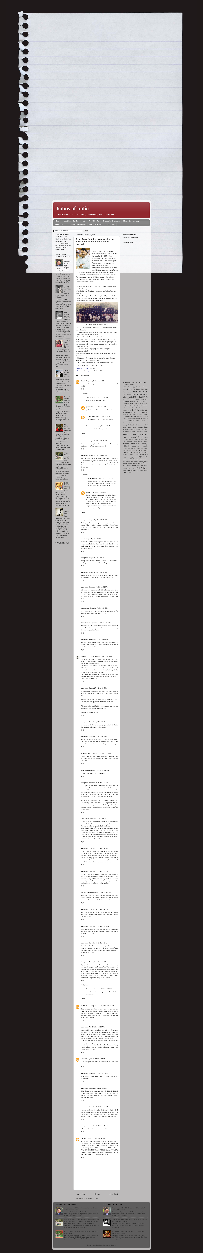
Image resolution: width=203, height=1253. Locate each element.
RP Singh (137, 448)
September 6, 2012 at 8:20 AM (103, 478)
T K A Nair (133, 468)
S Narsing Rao (138, 454)
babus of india (73, 208)
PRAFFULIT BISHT (88, 656)
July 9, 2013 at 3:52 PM (98, 407)
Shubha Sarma (143, 461)
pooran (88, 407)
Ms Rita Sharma (135, 431)
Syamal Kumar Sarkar (133, 465)
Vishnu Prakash (143, 470)
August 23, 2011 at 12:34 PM (98, 520)
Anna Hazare (84, 371)
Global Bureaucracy (131, 221)
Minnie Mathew (132, 427)
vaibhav (88, 492)
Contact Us (110, 224)
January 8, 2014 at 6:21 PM (102, 426)
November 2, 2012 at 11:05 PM (103, 989)
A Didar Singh (127, 387)
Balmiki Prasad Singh (140, 404)
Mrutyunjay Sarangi (134, 429)
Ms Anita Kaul (143, 429)
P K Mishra (129, 439)
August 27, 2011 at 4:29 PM (97, 558)
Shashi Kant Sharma (132, 461)
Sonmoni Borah (127, 463)
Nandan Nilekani (129, 434)
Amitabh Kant (139, 391)
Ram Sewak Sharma (133, 452)
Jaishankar (131, 421)
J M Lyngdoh (130, 418)
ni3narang (89, 416)
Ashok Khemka (130, 401)
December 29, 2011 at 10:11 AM (99, 926)
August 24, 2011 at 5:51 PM (94, 539)
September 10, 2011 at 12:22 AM (101, 623)
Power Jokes (60, 224)
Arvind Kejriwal (94, 371)
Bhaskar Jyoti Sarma (128, 406)
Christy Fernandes (143, 408)
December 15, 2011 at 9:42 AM (98, 848)
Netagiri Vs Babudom (111, 221)
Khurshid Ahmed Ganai (138, 423)
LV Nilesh (131, 425)
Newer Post (80, 1193)
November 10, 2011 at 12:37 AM (101, 753)
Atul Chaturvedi (140, 401)
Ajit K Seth (127, 389)
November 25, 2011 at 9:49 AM (99, 770)
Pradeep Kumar (129, 443)
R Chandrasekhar (135, 446)
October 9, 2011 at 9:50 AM (103, 656)
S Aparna (131, 454)
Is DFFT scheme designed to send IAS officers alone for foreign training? (81, 1232)
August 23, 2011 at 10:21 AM (98, 455)
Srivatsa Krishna (137, 463)
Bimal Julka (137, 406)
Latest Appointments (77, 224)
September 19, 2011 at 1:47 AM (98, 640)
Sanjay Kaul (126, 457)
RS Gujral (144, 448)
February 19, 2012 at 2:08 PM (99, 397)
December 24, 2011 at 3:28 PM (101, 892)
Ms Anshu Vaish (127, 431)
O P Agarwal (131, 437)
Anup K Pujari (137, 394)
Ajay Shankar (143, 387)
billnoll (100, 1245)
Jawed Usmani (140, 421)
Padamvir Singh (131, 441)
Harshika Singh (141, 416)
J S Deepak (137, 418)
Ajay (87, 397)
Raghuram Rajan (128, 450)
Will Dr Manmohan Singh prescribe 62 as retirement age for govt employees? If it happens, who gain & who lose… (81, 1220)
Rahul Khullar (137, 450)
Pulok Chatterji (141, 443)
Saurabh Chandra (138, 459)
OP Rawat (139, 437)
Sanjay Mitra (142, 456)
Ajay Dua (135, 387)
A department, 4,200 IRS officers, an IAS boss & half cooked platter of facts (80, 1209)
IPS (90, 224)
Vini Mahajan (135, 470)
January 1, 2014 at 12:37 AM (96, 1138)
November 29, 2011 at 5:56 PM (98, 783)
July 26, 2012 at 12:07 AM (97, 1027)
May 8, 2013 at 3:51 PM (99, 492)
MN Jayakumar (139, 425)
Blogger (113, 1245)
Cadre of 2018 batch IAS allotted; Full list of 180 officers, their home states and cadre (129, 1220)
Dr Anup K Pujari (127, 410)
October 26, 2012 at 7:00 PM (98, 1088)
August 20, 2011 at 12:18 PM (95, 381)
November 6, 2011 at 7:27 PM (98, 737)
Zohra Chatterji (127, 473)
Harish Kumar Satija (87, 1006)
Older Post (113, 1193)
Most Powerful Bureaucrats (75, 221)
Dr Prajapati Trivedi (139, 410)
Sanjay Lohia (133, 457)
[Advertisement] (135, 311)
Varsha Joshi (126, 470)
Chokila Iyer (135, 408)
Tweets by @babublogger (130, 237)
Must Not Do (94, 221)
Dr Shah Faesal (127, 412)
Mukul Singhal (143, 431)
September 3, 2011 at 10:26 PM (98, 587)
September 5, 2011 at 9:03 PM (99, 608)
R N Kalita (143, 446)
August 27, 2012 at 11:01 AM (97, 1059)
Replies (85, 393)
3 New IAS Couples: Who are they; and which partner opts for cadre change (128, 1232)
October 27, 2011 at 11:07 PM (98, 688)
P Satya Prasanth (139, 439)
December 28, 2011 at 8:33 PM (98, 909)
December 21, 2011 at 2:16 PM (98, 871)
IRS (101, 371)
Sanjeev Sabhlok (127, 459)
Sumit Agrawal (85, 753)
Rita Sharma (144, 452)
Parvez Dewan (142, 441)
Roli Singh (125, 454)
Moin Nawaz (85, 818)
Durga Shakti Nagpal (138, 412)
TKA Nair (142, 467)
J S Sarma (143, 418)
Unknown (84, 1059)
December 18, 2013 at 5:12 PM (98, 1107)
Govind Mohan (131, 416)
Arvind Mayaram (129, 399)
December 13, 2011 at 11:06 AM (99, 819)
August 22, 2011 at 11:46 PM (98, 441)
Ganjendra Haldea (137, 414)
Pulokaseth (126, 446)
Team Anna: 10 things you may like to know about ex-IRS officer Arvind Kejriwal (95, 241)
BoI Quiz (98, 224)
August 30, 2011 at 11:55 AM (98, 572)
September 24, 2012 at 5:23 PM (98, 1073)
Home (58, 221)
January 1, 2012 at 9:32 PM (97, 962)
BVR (131, 404)
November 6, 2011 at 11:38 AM (98, 722)
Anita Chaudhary (127, 394)
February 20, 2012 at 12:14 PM (104, 1006)
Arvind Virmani (140, 399)
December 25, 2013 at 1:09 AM (98, 1126)
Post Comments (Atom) (91, 1199)
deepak (83, 381)
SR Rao (145, 454)
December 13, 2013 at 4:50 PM (102, 416)
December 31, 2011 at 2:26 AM (98, 943)
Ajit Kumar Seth (138, 389)
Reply (82, 389)
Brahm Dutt (129, 408)
